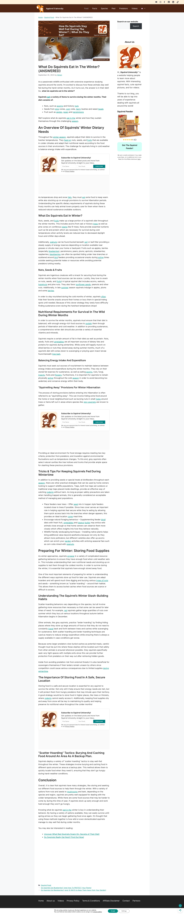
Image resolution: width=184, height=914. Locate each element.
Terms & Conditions (91, 901)
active (101, 257)
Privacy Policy (73, 901)
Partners (136, 901)
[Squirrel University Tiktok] (178, 2)
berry (78, 109)
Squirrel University (54, 8)
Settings (124, 911)
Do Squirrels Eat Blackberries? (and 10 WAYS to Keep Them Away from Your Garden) (73, 890)
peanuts (70, 544)
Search (136, 26)
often (103, 296)
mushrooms (72, 791)
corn (68, 109)
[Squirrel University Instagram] (160, 2)
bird (56, 257)
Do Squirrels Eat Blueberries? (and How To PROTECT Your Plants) (66, 888)
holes (98, 399)
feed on (67, 140)
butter (87, 522)
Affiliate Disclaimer (111, 901)
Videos (135, 8)
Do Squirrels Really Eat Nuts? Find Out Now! (64, 837)
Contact (126, 901)
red (65, 610)
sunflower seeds (83, 284)
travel (50, 629)
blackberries (55, 254)
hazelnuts (42, 284)
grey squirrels (90, 402)
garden (68, 541)
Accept (113, 911)
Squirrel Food (46, 885)
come (70, 516)
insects (41, 375)
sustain (88, 323)
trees (95, 224)
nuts (77, 106)
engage (70, 556)
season (75, 121)
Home (41, 901)
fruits (89, 140)
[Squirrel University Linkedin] (173, 2)
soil (86, 242)
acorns (60, 106)
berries (51, 290)
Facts (94, 8)
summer (64, 287)
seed (76, 504)
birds (103, 519)
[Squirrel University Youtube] (156, 2)
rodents (50, 492)
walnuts (53, 242)
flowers (58, 375)
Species (104, 8)
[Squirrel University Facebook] (165, 2)
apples (59, 112)
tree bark (56, 354)
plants (64, 227)
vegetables (59, 342)
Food (86, 8)
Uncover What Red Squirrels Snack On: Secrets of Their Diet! (71, 834)
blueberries (54, 251)
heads (101, 109)
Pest (113, 8)
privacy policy (97, 912)
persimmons (78, 112)
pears (65, 112)
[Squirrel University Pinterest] (169, 2)
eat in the (71, 118)
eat (48, 97)
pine (57, 109)
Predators (123, 8)
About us (51, 901)
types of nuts (102, 580)
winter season (59, 137)
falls (69, 197)
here (139, 159)
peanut (81, 522)
